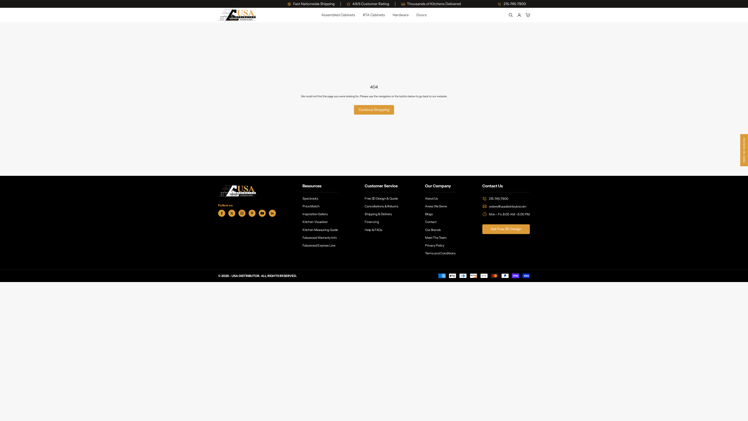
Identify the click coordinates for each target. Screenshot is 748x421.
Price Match (311, 206)
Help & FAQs (373, 230)
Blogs (429, 214)
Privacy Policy (434, 245)
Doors (421, 15)
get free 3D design (506, 229)
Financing (372, 222)
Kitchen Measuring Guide (320, 230)
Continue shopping (374, 110)
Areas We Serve (436, 206)
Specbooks (310, 198)
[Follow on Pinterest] (252, 213)
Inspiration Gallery (315, 214)
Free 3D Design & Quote (381, 198)
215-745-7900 (498, 199)
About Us (431, 198)
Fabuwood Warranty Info (320, 238)
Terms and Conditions (440, 253)
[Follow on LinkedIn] (272, 213)
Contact (431, 222)
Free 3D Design (744, 150)
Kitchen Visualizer (315, 222)
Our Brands (433, 230)
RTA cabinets (374, 15)
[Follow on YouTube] (262, 213)
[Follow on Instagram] (242, 213)
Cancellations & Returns (381, 206)
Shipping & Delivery (378, 214)
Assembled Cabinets (338, 15)
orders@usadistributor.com (507, 206)
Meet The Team (436, 238)
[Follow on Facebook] (222, 213)
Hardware (401, 15)
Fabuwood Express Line (319, 245)
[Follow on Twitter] (232, 213)
